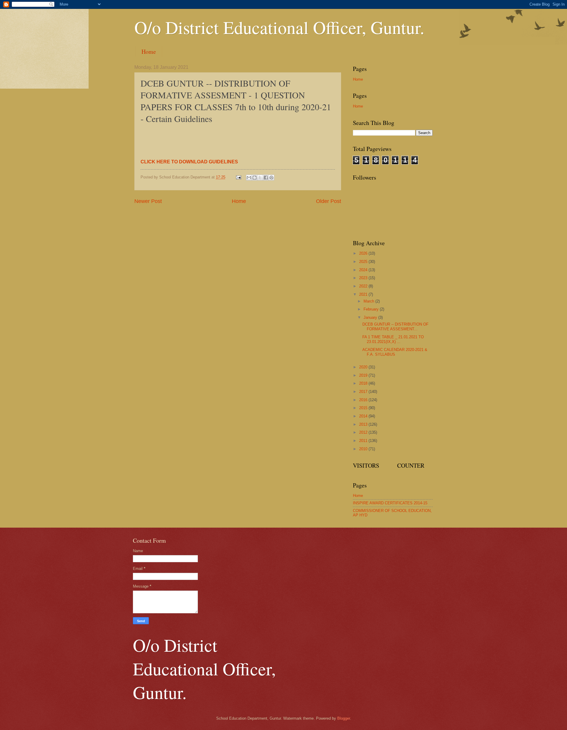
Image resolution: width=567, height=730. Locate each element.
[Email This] (249, 178)
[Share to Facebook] (266, 178)
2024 (364, 270)
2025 (364, 261)
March (369, 301)
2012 (364, 432)
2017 (364, 391)
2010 (364, 449)
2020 (364, 367)
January (371, 317)
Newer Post (148, 201)
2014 (364, 416)
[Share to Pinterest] (271, 178)
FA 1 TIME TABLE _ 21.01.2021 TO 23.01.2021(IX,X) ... (393, 339)
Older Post (328, 201)
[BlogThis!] (255, 178)
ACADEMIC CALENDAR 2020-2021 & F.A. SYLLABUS (394, 351)
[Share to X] (260, 178)
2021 (364, 294)
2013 (364, 424)
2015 (364, 408)
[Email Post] (238, 177)
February (372, 309)
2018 (364, 383)
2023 (364, 278)
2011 (364, 440)
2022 (364, 286)
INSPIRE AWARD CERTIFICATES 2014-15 (390, 503)
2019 (364, 375)
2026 (364, 253)
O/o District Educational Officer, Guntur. (279, 27)
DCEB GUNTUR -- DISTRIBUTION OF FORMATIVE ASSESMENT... (395, 326)
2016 (364, 400)
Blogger (343, 718)
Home (148, 52)
